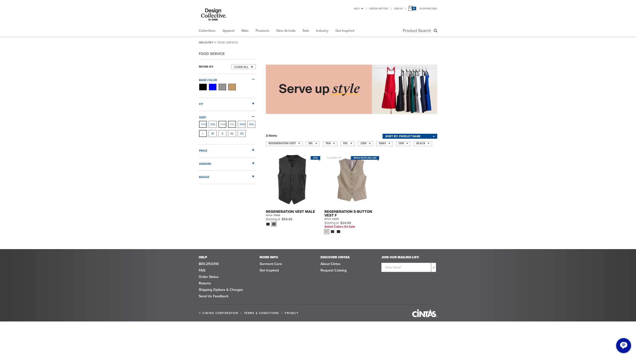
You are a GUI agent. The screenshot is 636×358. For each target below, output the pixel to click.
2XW (223, 124)
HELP (357, 8)
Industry (322, 30)
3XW (242, 124)
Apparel (229, 30)
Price (203, 150)
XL (232, 133)
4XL (251, 124)
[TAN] (232, 87)
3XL (232, 124)
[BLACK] (203, 87)
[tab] (227, 78)
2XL (213, 124)
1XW (203, 124)
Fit (201, 104)
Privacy (292, 313)
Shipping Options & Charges (221, 289)
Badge (204, 177)
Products (262, 30)
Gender (205, 164)
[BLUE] (212, 87)
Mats (245, 30)
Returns (205, 283)
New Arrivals (286, 30)
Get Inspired (344, 30)
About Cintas (330, 264)
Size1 (202, 117)
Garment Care (271, 264)
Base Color (208, 80)
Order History (378, 8)
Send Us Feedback (213, 296)
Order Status (209, 276)
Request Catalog (333, 270)
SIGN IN (398, 8)
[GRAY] (222, 87)
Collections (207, 30)
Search (418, 31)
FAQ (202, 270)
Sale (306, 30)
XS (242, 133)
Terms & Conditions (261, 313)
